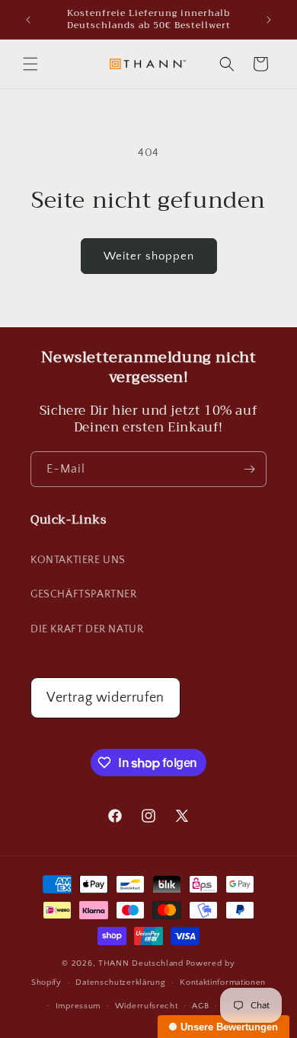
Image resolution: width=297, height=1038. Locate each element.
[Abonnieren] (249, 469)
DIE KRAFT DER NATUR (86, 629)
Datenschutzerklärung (120, 982)
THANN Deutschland (141, 963)
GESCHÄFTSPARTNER (83, 594)
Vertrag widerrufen (105, 697)
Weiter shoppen (149, 256)
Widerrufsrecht (146, 1006)
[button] (30, 64)
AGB (200, 1006)
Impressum (78, 1006)
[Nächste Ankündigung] (269, 20)
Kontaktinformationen (223, 982)
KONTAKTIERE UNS (78, 560)
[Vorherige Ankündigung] (28, 20)
